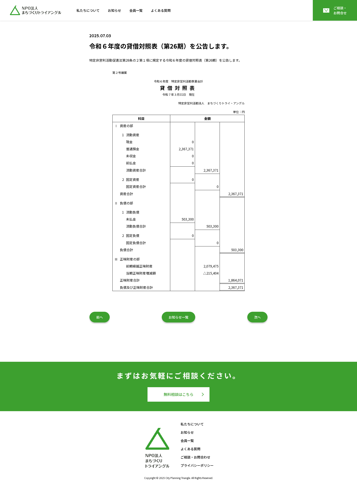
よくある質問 (161, 10)
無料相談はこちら (178, 394)
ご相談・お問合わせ (195, 457)
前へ (99, 317)
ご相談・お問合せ (340, 10)
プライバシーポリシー (197, 465)
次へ (257, 317)
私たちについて (88, 10)
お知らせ (114, 10)
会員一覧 (136, 10)
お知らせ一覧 (178, 317)
